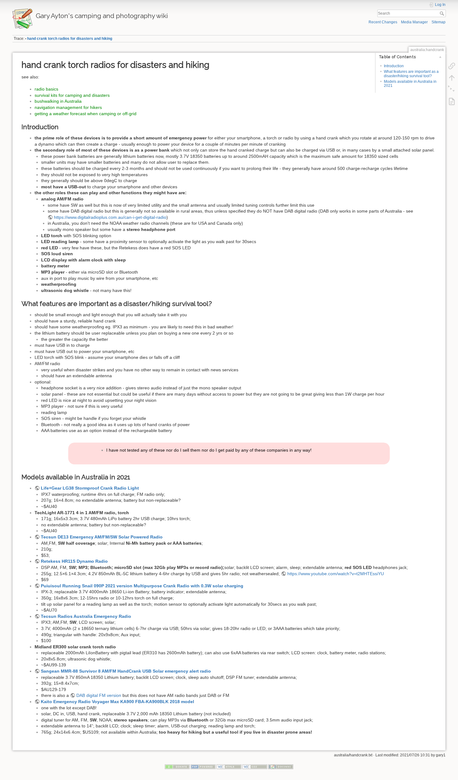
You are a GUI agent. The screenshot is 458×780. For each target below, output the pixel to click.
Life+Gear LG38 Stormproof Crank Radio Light (90, 488)
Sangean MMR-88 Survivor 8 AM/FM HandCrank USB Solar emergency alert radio (126, 671)
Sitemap (439, 22)
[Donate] (177, 766)
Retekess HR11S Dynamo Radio (74, 561)
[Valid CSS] (254, 766)
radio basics (46, 89)
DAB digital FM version (98, 695)
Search (443, 13)
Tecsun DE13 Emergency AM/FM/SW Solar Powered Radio (102, 536)
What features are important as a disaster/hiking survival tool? (411, 73)
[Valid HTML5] (229, 766)
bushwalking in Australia (58, 101)
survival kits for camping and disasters (72, 95)
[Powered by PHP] (203, 766)
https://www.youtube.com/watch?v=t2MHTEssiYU (335, 573)
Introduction (394, 66)
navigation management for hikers (68, 107)
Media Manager (414, 22)
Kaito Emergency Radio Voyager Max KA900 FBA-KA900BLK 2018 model (117, 701)
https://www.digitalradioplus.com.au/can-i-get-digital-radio (110, 217)
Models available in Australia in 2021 (410, 83)
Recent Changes (383, 22)
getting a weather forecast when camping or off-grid (85, 113)
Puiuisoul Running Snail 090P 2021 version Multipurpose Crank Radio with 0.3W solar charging (142, 585)
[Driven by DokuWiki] (280, 766)
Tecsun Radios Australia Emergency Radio (86, 616)
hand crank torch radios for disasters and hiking (69, 38)
